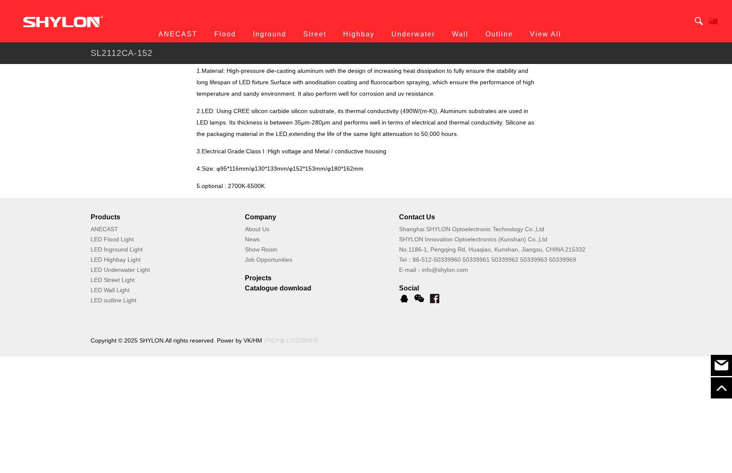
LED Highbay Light (116, 259)
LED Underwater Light (120, 269)
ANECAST (104, 229)
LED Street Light (113, 280)
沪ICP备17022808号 (291, 340)
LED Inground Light (117, 249)
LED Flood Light (112, 239)
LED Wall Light (110, 290)
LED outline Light (113, 300)
